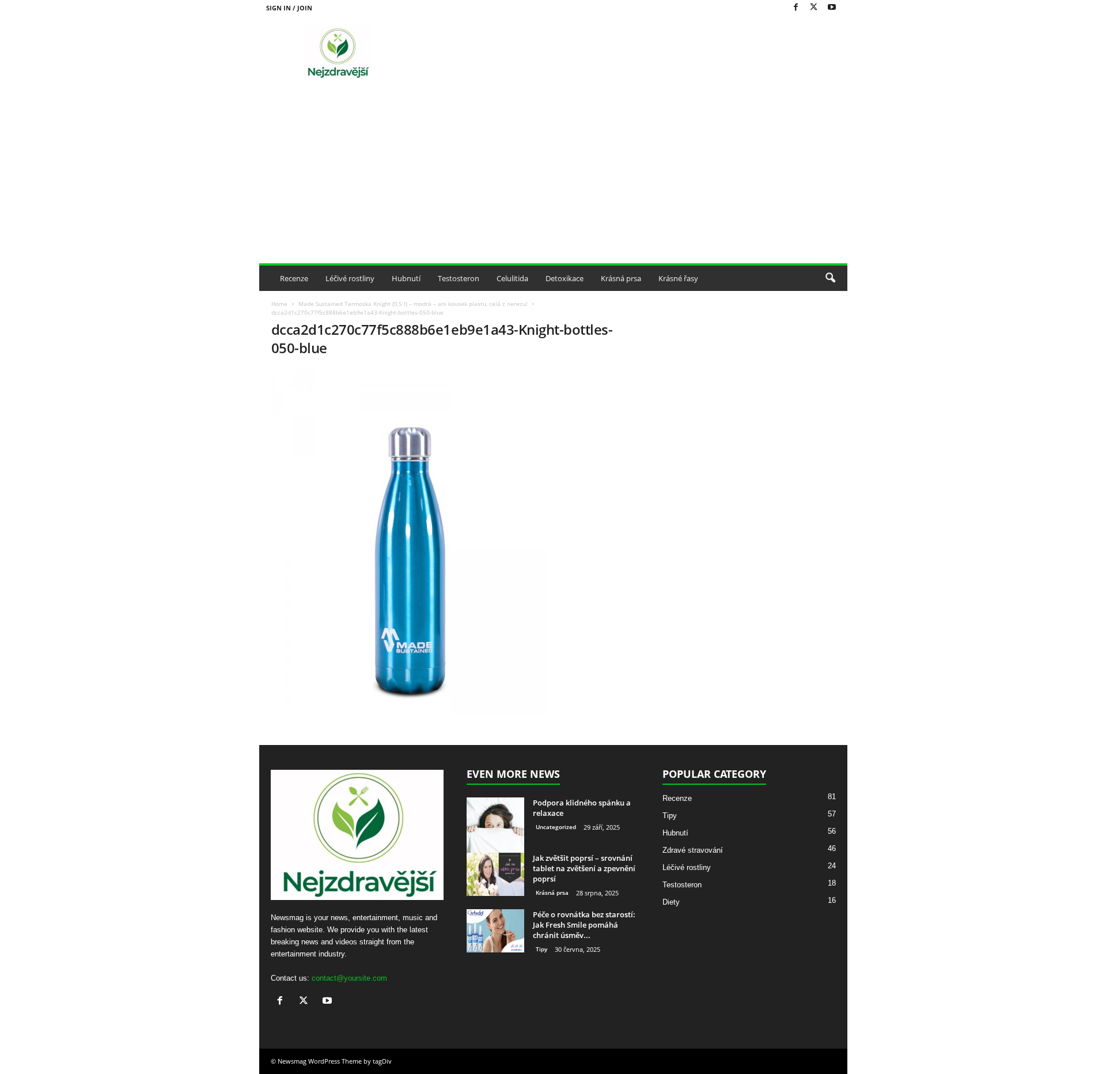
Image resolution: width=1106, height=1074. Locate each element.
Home (279, 304)
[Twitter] (814, 8)
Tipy (541, 949)
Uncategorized (556, 827)
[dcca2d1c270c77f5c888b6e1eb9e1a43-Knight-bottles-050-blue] (455, 541)
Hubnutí (406, 278)
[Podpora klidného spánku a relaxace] (495, 826)
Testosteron (458, 278)
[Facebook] (796, 8)
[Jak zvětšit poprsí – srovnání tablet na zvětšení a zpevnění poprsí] (495, 874)
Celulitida (512, 278)
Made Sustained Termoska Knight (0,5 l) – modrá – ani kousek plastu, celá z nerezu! (413, 304)
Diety (671, 902)
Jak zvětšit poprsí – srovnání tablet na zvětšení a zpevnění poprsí (584, 868)
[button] (830, 278)
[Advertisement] (553, 177)
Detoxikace (565, 278)
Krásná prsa (621, 278)
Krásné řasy (678, 278)
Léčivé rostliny (349, 278)
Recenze (294, 278)
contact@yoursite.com (349, 978)
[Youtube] (832, 8)
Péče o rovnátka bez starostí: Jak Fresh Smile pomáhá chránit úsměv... (584, 924)
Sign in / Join (289, 7)
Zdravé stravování (692, 850)
